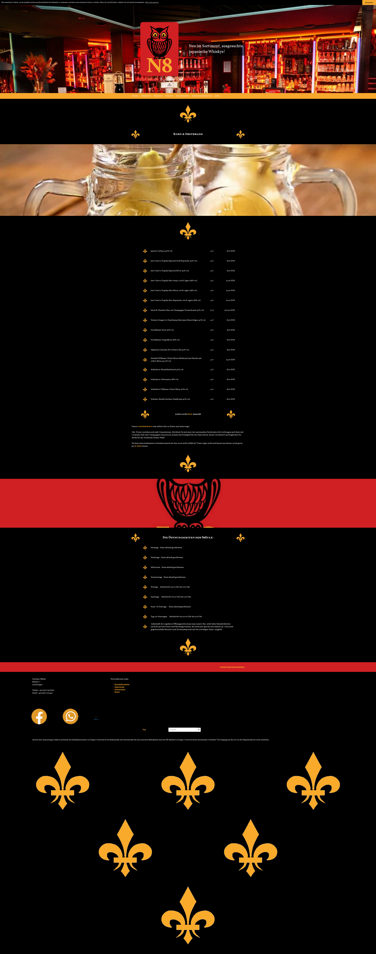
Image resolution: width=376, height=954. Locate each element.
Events (169, 96)
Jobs (217, 96)
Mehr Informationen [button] (152, 2)
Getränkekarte (145, 426)
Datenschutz (120, 689)
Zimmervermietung (202, 96)
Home (117, 692)
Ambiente (146, 96)
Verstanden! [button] (369, 2)
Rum (190, 414)
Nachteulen (182, 96)
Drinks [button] (158, 96)
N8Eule (96, 719)
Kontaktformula (122, 684)
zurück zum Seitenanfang (232, 667)
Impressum (119, 687)
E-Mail (138, 446)
